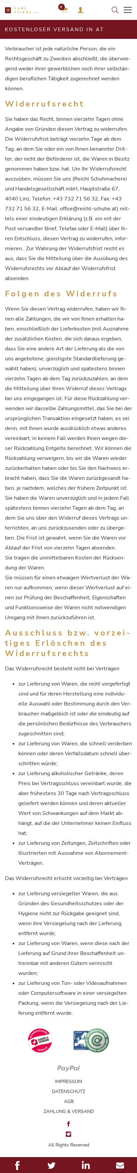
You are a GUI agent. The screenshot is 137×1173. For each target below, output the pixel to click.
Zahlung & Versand (69, 1111)
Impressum (68, 1081)
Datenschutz (68, 1091)
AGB (68, 1101)
